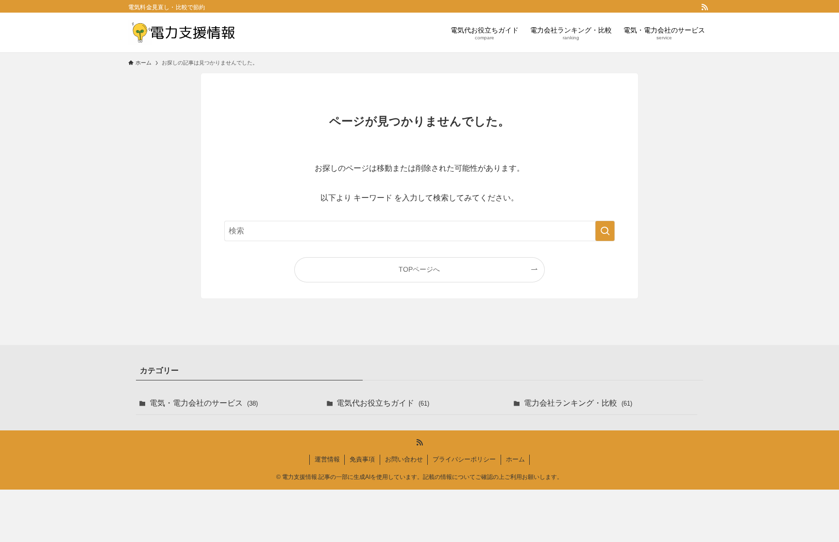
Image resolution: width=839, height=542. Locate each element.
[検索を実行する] (605, 231)
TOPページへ (419, 269)
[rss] (704, 7)
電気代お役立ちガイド (382, 403)
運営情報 (327, 459)
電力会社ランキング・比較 (578, 403)
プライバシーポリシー (464, 459)
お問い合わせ (404, 459)
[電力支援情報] (182, 32)
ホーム (515, 459)
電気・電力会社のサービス (204, 403)
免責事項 (362, 459)
